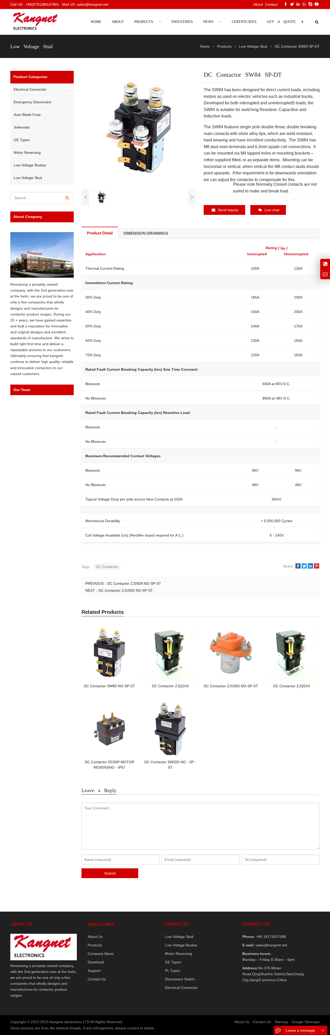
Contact (271, 4)
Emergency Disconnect (32, 102)
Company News (100, 954)
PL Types (172, 971)
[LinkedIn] (298, 4)
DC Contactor (107, 567)
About (258, 4)
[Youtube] (317, 4)
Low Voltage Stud (28, 178)
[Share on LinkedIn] (310, 566)
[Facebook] (286, 4)
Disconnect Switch (180, 979)
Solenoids (22, 127)
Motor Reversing (27, 152)
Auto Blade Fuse (27, 115)
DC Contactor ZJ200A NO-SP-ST (134, 583)
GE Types (22, 140)
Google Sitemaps (306, 1022)
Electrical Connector (30, 89)
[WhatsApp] (304, 4)
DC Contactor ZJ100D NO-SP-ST (125, 590)
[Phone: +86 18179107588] (325, 264)
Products (95, 945)
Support (94, 971)
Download (96, 962)
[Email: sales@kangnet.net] (325, 274)
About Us (95, 937)
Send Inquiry (228, 210)
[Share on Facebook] (298, 566)
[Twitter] (292, 4)
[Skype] (310, 4)
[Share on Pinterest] (317, 566)
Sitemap (281, 1022)
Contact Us (97, 979)
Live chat (272, 210)
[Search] (67, 198)
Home (96, 22)
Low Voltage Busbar (30, 165)
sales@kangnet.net (270, 945)
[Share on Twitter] (304, 566)
